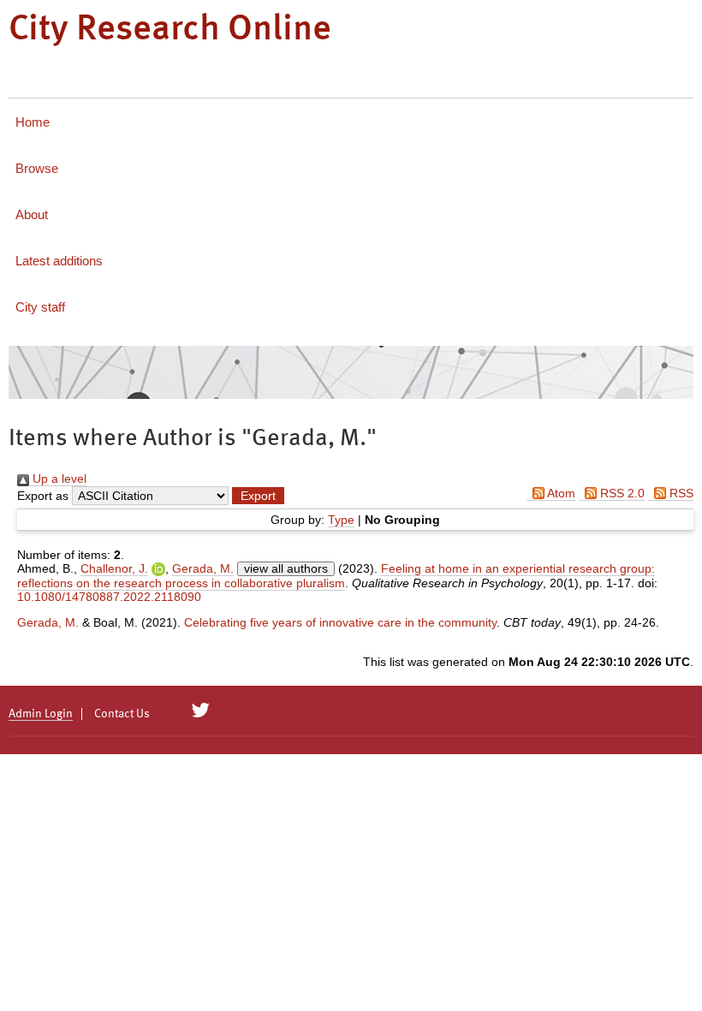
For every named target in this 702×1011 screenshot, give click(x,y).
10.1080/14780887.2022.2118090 (109, 597)
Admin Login (41, 714)
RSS (679, 493)
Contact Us (122, 714)
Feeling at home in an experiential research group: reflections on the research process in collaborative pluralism (336, 576)
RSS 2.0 (621, 493)
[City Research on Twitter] (200, 711)
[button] (258, 495)
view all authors (286, 568)
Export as (42, 496)
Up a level (57, 478)
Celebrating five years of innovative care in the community (340, 622)
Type (341, 519)
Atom (559, 493)
